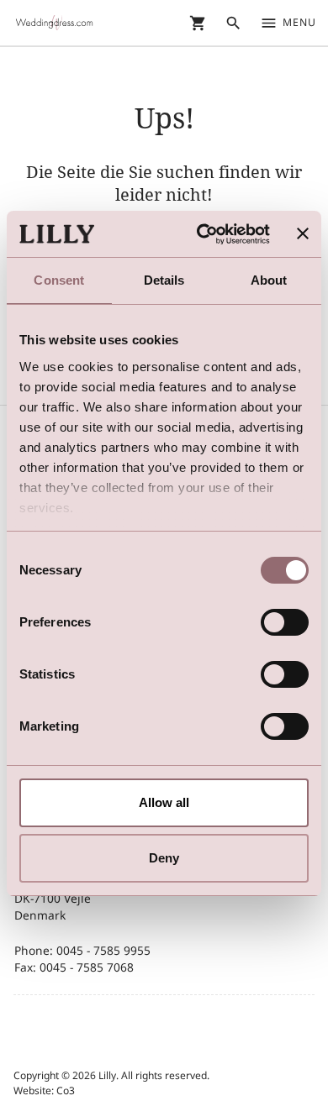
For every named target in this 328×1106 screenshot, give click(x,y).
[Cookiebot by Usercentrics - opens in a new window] (202, 234)
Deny (164, 858)
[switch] (285, 622)
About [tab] (269, 280)
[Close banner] (303, 233)
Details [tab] (164, 280)
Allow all (164, 802)
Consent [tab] (59, 280)
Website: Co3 (44, 1090)
